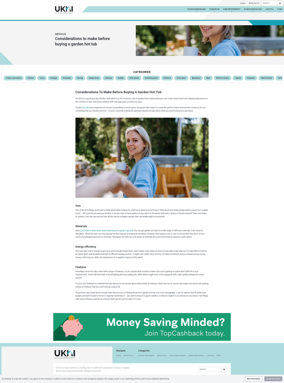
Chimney (30, 78)
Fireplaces (251, 78)
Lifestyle (269, 9)
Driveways (67, 78)
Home (242, 3)
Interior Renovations (253, 9)
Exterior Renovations (196, 9)
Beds (208, 78)
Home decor (181, 78)
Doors (42, 78)
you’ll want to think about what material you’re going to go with (106, 230)
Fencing (80, 78)
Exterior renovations (13, 78)
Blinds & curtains (222, 78)
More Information (253, 379)
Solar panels (134, 78)
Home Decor (214, 9)
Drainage (53, 78)
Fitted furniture (266, 78)
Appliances (196, 78)
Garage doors (94, 78)
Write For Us (254, 3)
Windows (167, 78)
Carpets (238, 78)
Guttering (108, 78)
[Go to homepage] (64, 10)
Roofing (121, 78)
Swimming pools (151, 78)
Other (279, 9)
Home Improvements (231, 9)
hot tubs (85, 107)
